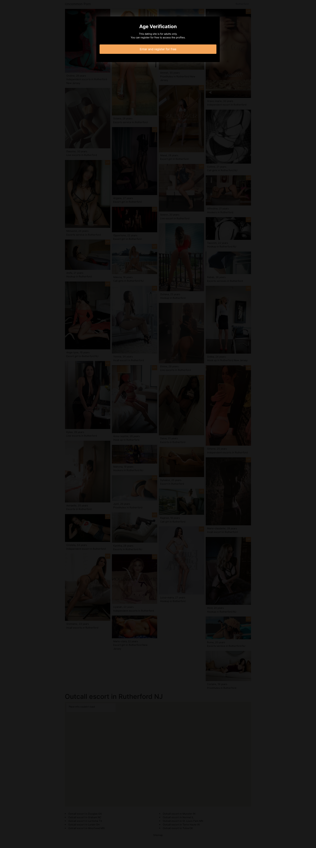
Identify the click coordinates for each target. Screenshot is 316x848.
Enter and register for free (158, 49)
